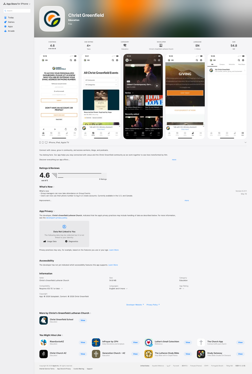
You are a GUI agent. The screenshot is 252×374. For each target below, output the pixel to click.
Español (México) (158, 366)
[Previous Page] (37, 348)
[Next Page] (249, 348)
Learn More (114, 250)
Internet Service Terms (46, 369)
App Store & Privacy (64, 369)
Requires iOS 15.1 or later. (49, 288)
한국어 (206, 366)
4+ (180, 288)
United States (144, 366)
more (174, 160)
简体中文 (185, 366)
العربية (168, 366)
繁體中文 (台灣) (240, 366)
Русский (176, 366)
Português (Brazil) (217, 366)
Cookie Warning (79, 369)
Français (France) (196, 366)
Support (89, 369)
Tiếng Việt (229, 366)
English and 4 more (117, 288)
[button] (17, 18)
